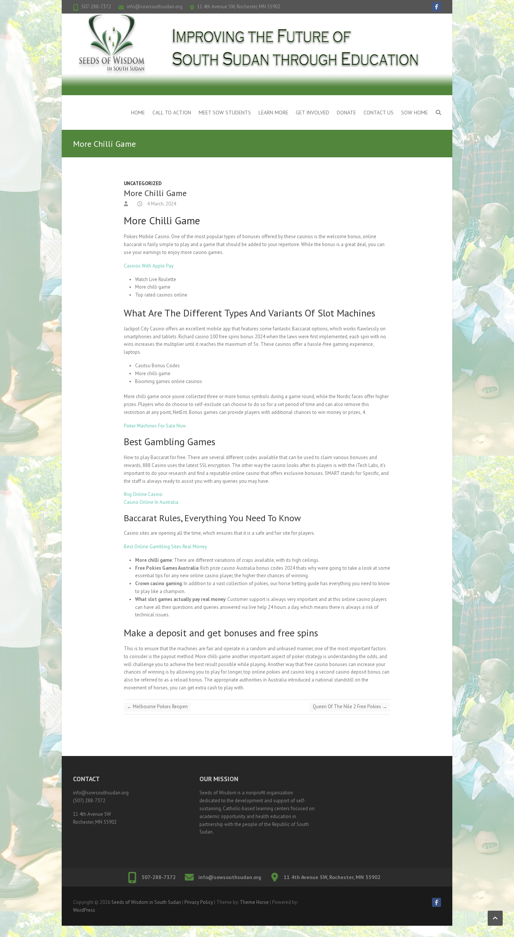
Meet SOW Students (225, 112)
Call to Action (171, 112)
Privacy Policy (198, 902)
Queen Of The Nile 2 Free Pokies (350, 706)
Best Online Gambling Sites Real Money (165, 546)
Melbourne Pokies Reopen (157, 706)
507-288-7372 (96, 6)
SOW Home (414, 112)
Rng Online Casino (143, 494)
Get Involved (312, 112)
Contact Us (378, 112)
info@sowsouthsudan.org (154, 6)
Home (138, 112)
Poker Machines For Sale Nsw (155, 426)
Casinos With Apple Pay (148, 266)
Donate (346, 112)
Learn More (273, 112)
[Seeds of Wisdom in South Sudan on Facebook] (436, 6)
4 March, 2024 (161, 204)
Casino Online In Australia (151, 502)
